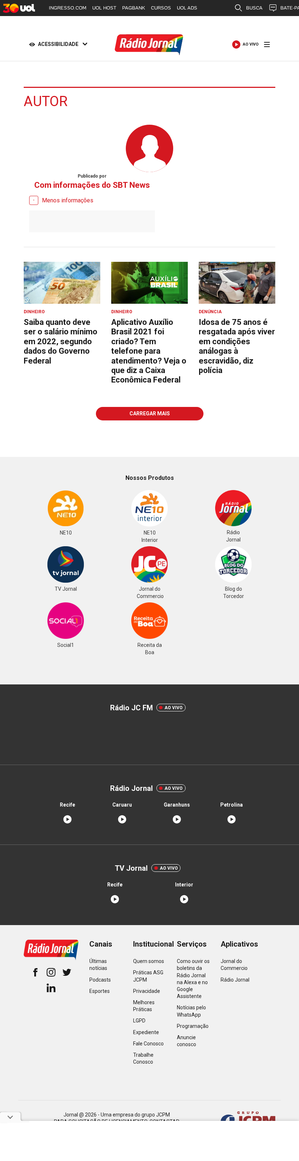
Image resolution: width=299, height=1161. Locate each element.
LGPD (139, 1021)
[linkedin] (51, 989)
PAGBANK (133, 8)
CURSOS (161, 8)
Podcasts (100, 980)
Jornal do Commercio (234, 964)
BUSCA (254, 8)
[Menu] (267, 44)
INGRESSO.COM (67, 8)
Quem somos (148, 961)
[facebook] (35, 973)
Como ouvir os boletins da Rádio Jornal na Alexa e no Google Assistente (193, 978)
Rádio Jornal (235, 980)
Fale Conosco (148, 1044)
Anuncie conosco (186, 1040)
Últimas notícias (98, 964)
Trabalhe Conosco (143, 1058)
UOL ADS (187, 8)
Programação (193, 1026)
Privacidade (146, 991)
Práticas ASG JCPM (148, 976)
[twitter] (66, 973)
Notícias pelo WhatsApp (191, 1011)
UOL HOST (104, 8)
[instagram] (51, 973)
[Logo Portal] (149, 45)
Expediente (146, 1032)
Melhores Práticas (144, 1005)
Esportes (99, 991)
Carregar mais (149, 413)
